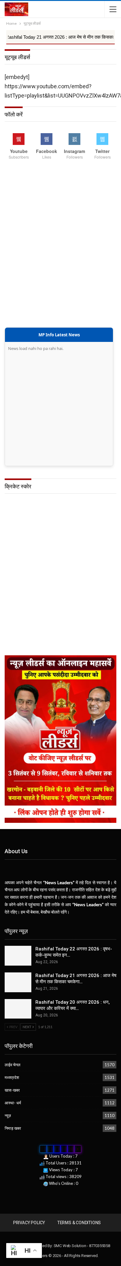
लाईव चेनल (12, 1064)
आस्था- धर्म (13, 1102)
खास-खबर (12, 1090)
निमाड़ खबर (13, 1128)
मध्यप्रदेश (12, 1077)
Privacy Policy (29, 1222)
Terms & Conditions (79, 1222)
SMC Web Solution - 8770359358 (82, 1245)
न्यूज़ (8, 1115)
